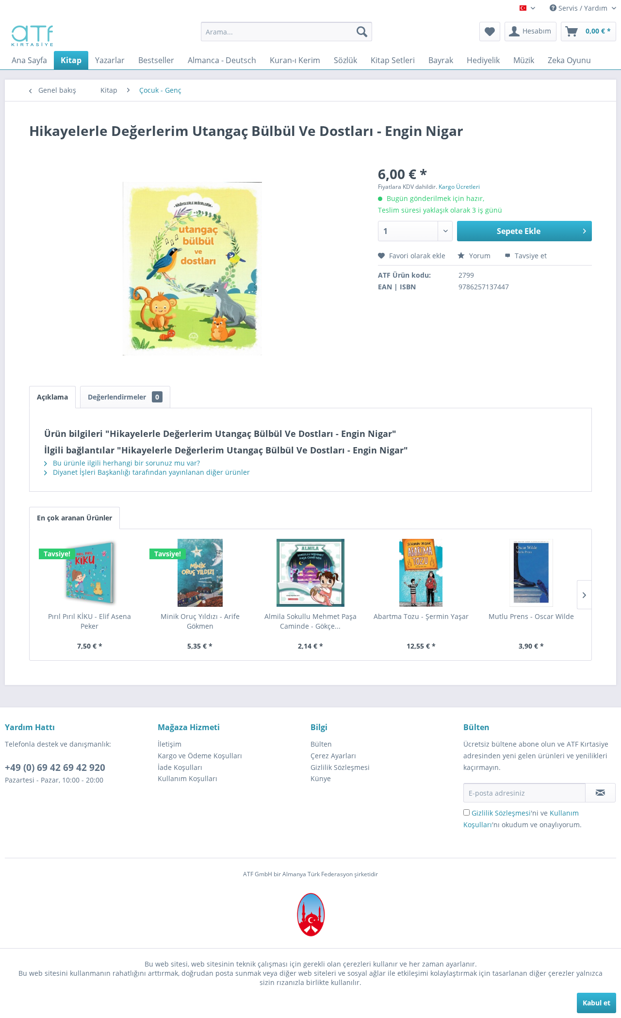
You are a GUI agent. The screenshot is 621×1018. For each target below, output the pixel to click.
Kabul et (596, 1002)
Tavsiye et (530, 255)
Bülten (321, 744)
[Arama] (362, 31)
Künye (320, 778)
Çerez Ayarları (333, 755)
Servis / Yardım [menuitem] (582, 8)
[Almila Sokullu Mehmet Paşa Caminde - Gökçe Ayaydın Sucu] (310, 573)
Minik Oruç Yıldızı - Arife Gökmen (200, 621)
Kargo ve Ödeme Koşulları (200, 755)
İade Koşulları (180, 767)
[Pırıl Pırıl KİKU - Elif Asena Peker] (89, 573)
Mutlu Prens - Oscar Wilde (531, 616)
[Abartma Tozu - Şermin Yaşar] (421, 573)
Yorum (479, 255)
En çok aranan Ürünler (74, 517)
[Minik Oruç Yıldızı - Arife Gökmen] (200, 573)
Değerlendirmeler (123, 396)
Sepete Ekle (518, 231)
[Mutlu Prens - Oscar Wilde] (531, 573)
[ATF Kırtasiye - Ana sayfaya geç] (31, 34)
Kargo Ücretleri (459, 187)
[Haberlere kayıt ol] (600, 792)
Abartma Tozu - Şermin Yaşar (421, 616)
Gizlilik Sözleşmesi (340, 767)
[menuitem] (286, 31)
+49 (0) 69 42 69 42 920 (55, 767)
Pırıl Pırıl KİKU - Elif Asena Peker (89, 621)
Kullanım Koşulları (187, 778)
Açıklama (52, 396)
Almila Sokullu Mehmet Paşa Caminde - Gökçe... (310, 621)
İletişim (169, 744)
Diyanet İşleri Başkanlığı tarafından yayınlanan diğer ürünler (150, 472)
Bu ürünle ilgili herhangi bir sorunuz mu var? (125, 462)
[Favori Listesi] (489, 31)
